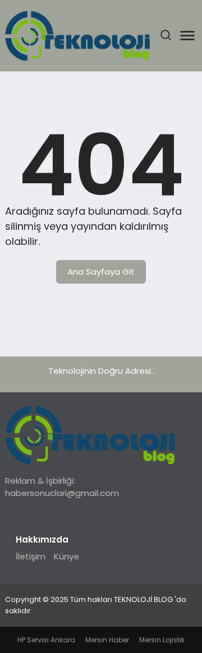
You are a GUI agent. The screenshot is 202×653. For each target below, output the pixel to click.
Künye (66, 556)
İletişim (30, 556)
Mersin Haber (107, 640)
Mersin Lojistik (162, 640)
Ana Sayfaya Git (101, 271)
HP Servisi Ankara (46, 640)
